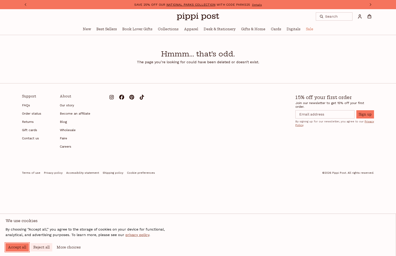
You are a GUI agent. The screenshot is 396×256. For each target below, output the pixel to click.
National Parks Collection (190, 4)
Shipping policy (113, 172)
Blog (63, 122)
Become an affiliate (75, 113)
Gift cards (29, 130)
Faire (63, 138)
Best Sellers (106, 29)
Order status (31, 113)
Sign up (365, 114)
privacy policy (137, 235)
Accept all (17, 247)
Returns (28, 122)
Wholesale (68, 130)
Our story (67, 105)
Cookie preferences (141, 172)
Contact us (30, 138)
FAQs (26, 105)
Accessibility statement (82, 172)
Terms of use (31, 172)
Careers (65, 146)
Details (257, 4)
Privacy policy (53, 172)
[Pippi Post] (198, 16)
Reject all (41, 247)
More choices (69, 247)
